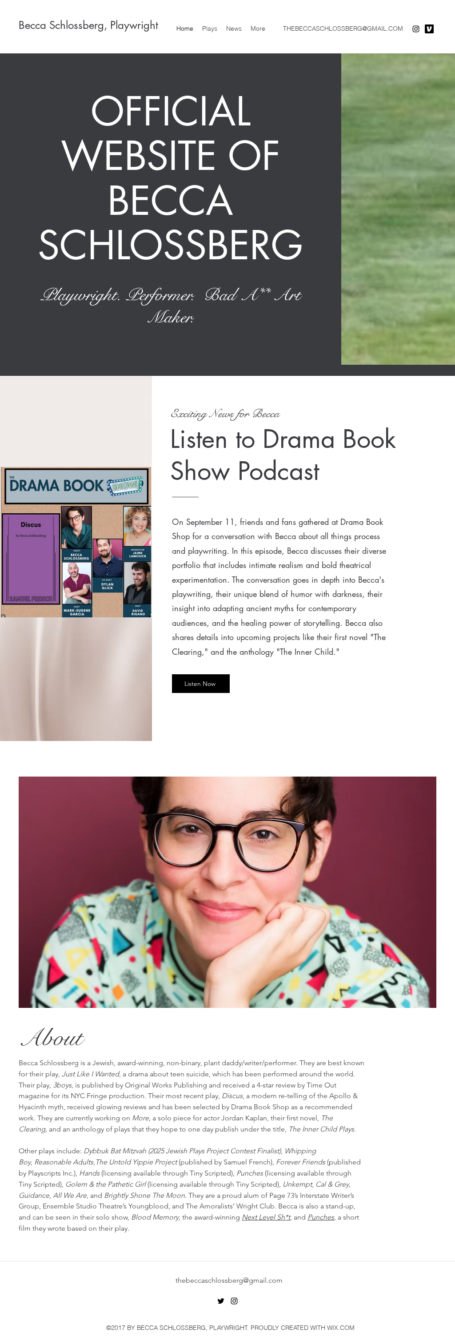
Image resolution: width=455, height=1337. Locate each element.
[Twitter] (220, 1301)
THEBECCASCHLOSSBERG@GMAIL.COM (343, 28)
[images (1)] (429, 28)
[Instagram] (415, 28)
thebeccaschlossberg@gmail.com (229, 1280)
